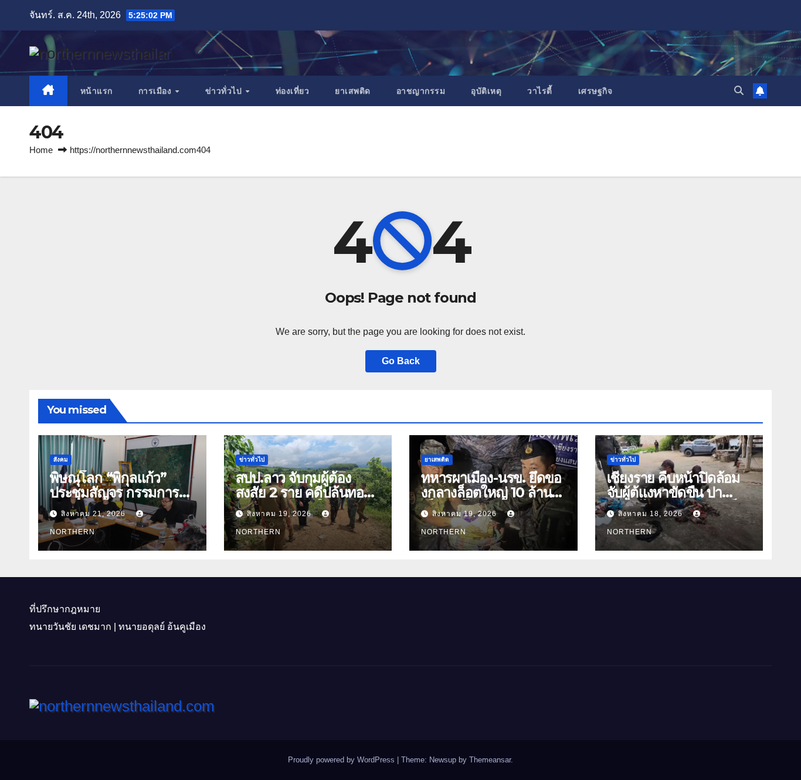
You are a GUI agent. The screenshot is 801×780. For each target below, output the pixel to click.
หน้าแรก (96, 91)
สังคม (60, 459)
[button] (739, 91)
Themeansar (490, 759)
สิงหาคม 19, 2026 (280, 514)
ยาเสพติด (353, 91)
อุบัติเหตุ (486, 91)
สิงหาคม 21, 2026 (94, 514)
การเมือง (156, 91)
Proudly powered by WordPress (342, 759)
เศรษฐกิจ (595, 91)
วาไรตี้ (539, 91)
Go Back (401, 361)
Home (41, 150)
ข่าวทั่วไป (225, 91)
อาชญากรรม (421, 91)
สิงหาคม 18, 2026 (651, 514)
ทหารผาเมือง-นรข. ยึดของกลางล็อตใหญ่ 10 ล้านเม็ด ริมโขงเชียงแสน (491, 492)
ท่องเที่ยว (293, 91)
